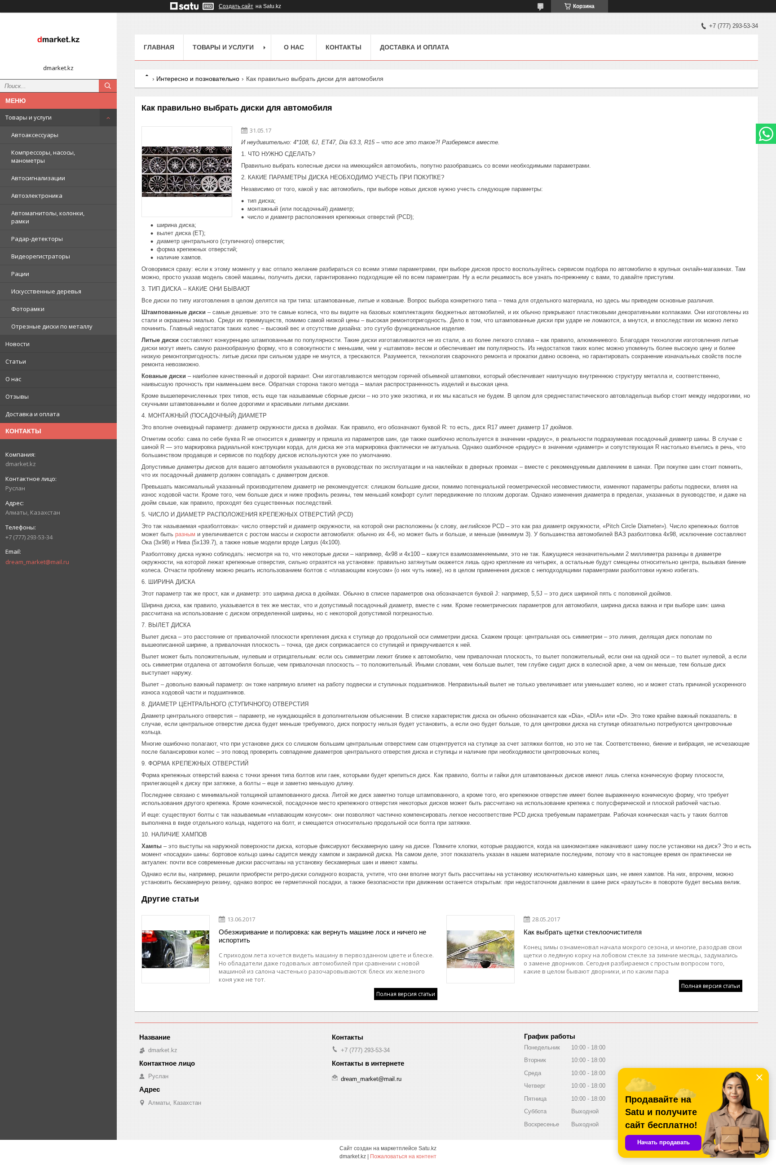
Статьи (15, 361)
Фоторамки (27, 309)
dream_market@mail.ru (37, 562)
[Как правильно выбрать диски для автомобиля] (186, 171)
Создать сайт (236, 6)
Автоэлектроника (36, 195)
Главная (159, 47)
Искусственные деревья (46, 291)
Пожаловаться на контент (403, 1156)
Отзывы (17, 396)
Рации (20, 274)
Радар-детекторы (37, 239)
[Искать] (108, 86)
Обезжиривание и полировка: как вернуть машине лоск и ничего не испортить (322, 936)
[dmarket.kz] (58, 41)
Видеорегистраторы (40, 256)
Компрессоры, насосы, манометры (43, 156)
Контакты (344, 47)
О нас (13, 379)
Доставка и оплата (32, 414)
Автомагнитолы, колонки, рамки (47, 217)
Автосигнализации (38, 178)
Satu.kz (427, 1148)
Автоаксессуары (34, 135)
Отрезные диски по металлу (52, 326)
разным (185, 534)
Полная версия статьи (405, 994)
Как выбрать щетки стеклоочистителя (583, 932)
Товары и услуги (28, 117)
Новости (17, 344)
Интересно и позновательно (197, 78)
